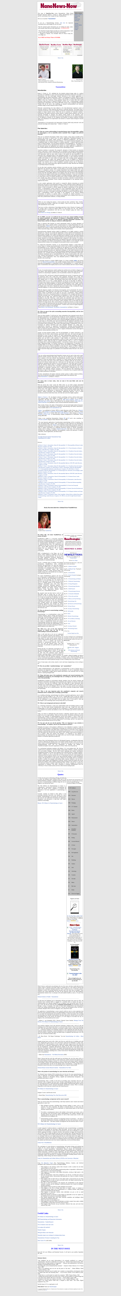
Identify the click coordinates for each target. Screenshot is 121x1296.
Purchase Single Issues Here (73, 633)
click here (62, 23)
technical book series (61, 428)
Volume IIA (46, 413)
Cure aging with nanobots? (44, 1227)
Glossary (76, 23)
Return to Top (60, 57)
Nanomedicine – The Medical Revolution (54, 1054)
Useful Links (77, 19)
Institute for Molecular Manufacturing (54, 411)
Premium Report (73, 558)
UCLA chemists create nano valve (45, 1224)
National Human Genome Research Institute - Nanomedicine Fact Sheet (54, 1067)
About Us (77, 26)
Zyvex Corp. (47, 414)
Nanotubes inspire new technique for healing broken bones (51, 1235)
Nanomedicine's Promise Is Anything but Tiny (48, 1238)
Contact (76, 29)
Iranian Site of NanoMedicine (45, 1142)
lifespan (54, 425)
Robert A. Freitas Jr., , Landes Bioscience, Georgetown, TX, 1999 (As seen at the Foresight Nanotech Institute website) (60, 496)
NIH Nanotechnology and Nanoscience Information (50, 1219)
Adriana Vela (77, 16)
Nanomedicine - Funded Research (45, 1222)
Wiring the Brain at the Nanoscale (45, 1232)
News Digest (75, 560)
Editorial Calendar (78, 25)
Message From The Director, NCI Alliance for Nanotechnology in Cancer (60, 1021)
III (68, 418)
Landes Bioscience (64, 413)
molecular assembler (43, 419)
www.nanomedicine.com (55, 407)
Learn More (44, 49)
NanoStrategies (53, 1286)
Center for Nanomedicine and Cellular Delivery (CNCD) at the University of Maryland (58, 1158)
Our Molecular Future (73, 959)
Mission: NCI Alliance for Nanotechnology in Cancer (50, 803)
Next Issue (77, 20)
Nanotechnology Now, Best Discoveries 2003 (56, 1095)
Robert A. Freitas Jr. (79, 14)
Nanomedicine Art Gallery (44, 438)
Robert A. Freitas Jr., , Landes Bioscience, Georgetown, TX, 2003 (60, 470)
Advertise (77, 28)
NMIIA (48, 226)
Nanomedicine (51, 18)
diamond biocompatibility (49, 262)
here (46, 1289)
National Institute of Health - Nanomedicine (48, 996)
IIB (64, 418)
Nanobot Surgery (42, 1230)
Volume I (40, 410)
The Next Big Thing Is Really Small (74, 915)
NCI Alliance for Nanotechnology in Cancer (48, 1088)
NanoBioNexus (48, 530)
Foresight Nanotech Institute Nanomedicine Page (49, 436)
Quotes (76, 17)
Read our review (73, 921)
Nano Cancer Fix (42, 1240)
